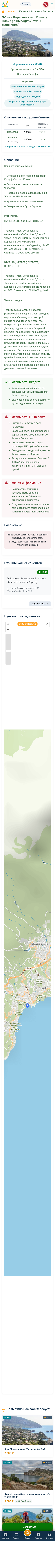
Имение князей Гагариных (27, 91)
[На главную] (5, 4)
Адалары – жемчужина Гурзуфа (27, 86)
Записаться (29, 1526)
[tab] (26, 54)
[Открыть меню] (52, 4)
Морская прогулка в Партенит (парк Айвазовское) (27, 103)
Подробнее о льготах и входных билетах (26, 146)
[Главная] (3, 11)
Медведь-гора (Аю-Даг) (27, 96)
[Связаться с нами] (45, 4)
